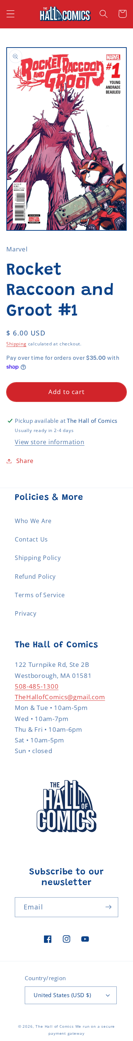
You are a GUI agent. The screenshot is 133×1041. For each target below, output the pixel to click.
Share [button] (25, 461)
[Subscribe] (108, 907)
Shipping (16, 344)
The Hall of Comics (54, 1026)
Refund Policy (35, 576)
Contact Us (31, 539)
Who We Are (33, 521)
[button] (10, 13)
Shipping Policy (38, 558)
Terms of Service (40, 595)
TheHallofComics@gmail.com (60, 697)
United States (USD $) (62, 995)
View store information (49, 442)
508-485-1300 (36, 686)
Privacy (26, 613)
